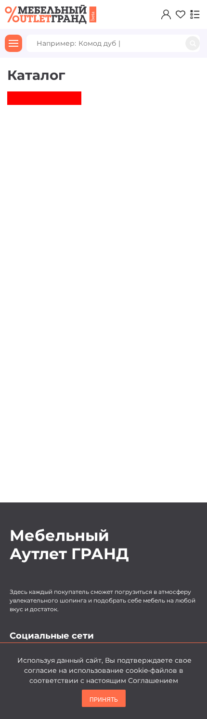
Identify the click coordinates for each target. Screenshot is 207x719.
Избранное (178, 14)
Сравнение (192, 14)
